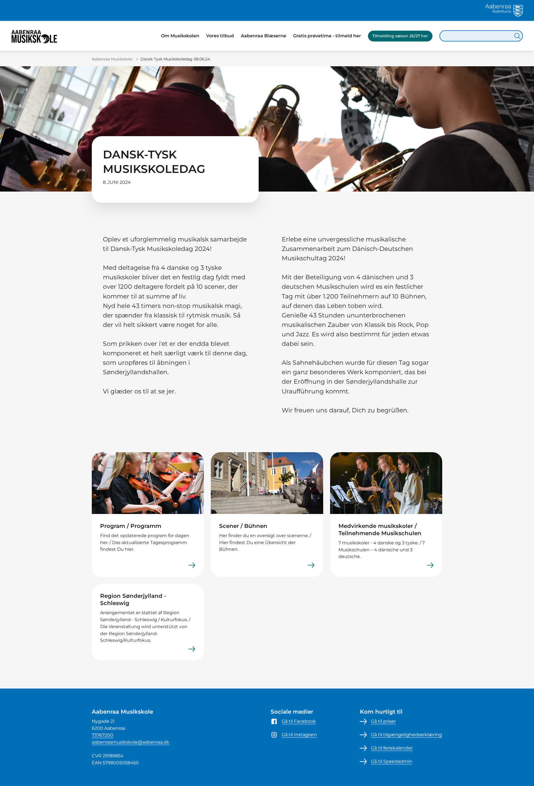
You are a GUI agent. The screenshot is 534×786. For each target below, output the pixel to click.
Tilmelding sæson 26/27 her (400, 35)
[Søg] (517, 35)
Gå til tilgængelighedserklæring (406, 734)
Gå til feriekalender (392, 748)
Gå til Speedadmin (391, 761)
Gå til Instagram (299, 734)
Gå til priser (383, 721)
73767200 (102, 735)
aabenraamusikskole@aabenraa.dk (130, 742)
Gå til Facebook (299, 721)
